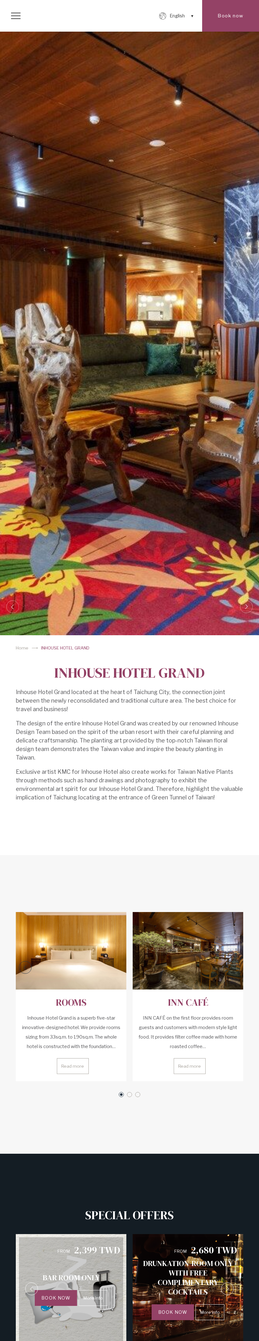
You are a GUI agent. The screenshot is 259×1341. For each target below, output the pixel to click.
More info (93, 1298)
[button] (12, 606)
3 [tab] (138, 1094)
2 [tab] (129, 1094)
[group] (129, 333)
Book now (230, 16)
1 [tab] (121, 1094)
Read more (72, 1066)
